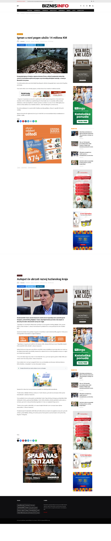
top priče (32, 507)
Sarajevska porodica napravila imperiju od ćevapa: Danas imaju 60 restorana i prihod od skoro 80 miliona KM (41, 1)
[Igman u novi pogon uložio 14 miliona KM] (42, 60)
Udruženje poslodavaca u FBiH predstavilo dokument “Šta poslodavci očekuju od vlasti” (86, 134)
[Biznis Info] (55, 6)
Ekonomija (37, 10)
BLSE (36, 507)
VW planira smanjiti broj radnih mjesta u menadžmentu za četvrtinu (86, 154)
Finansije (45, 10)
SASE (38, 510)
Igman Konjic (24, 167)
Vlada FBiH (20, 512)
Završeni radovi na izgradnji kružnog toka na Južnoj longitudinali (86, 162)
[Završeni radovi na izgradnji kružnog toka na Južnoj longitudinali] (74, 162)
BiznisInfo (23, 41)
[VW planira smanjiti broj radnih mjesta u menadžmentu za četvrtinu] (74, 153)
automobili (21, 507)
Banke (68, 10)
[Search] (91, 1)
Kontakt (45, 512)
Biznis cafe (80, 10)
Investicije (53, 10)
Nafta (38, 512)
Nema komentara (44, 41)
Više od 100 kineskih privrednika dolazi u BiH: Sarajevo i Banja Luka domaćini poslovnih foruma (86, 144)
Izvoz (34, 512)
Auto (73, 10)
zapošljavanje (21, 505)
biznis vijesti (21, 510)
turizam (27, 505)
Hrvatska (30, 512)
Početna (29, 10)
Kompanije (62, 10)
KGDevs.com (47, 520)
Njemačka (26, 512)
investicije (33, 510)
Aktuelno (20, 275)
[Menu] (18, 5)
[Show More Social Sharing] (46, 45)
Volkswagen (32, 505)
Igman (19, 167)
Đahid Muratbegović (32, 167)
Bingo (27, 510)
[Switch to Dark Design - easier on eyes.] (93, 1)
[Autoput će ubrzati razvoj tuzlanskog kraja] (42, 302)
